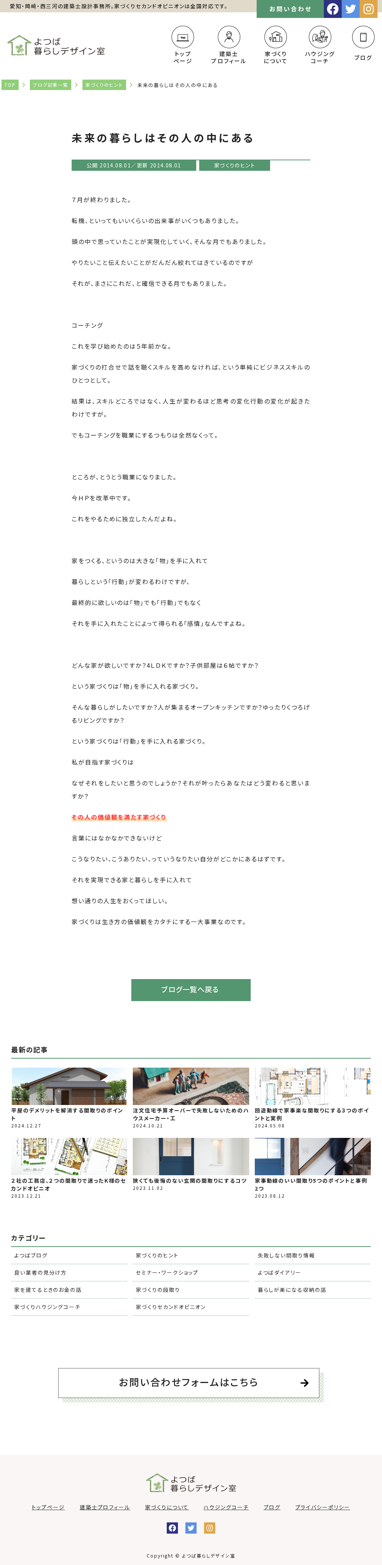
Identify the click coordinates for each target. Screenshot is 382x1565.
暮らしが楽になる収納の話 (292, 1289)
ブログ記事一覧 (50, 84)
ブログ (363, 57)
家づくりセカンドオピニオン (171, 1307)
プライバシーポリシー (322, 1507)
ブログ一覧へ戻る (190, 989)
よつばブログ (31, 1255)
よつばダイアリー (279, 1272)
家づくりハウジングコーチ (47, 1307)
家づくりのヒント (104, 84)
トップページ (182, 57)
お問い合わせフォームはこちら (189, 1382)
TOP (10, 84)
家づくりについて (276, 57)
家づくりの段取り (158, 1289)
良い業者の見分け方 (40, 1272)
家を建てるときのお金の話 (48, 1289)
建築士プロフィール (229, 57)
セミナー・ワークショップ (167, 1272)
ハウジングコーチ (320, 57)
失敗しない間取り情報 (286, 1255)
